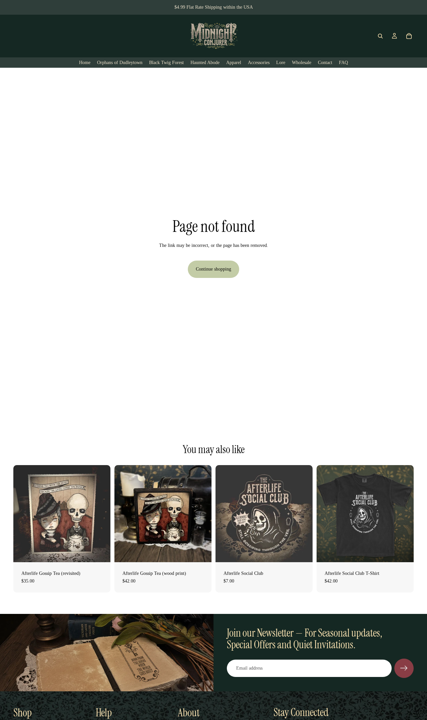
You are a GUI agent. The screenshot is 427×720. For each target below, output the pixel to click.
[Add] (100, 552)
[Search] (380, 36)
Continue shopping (213, 269)
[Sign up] (404, 668)
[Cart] (409, 36)
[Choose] (403, 552)
